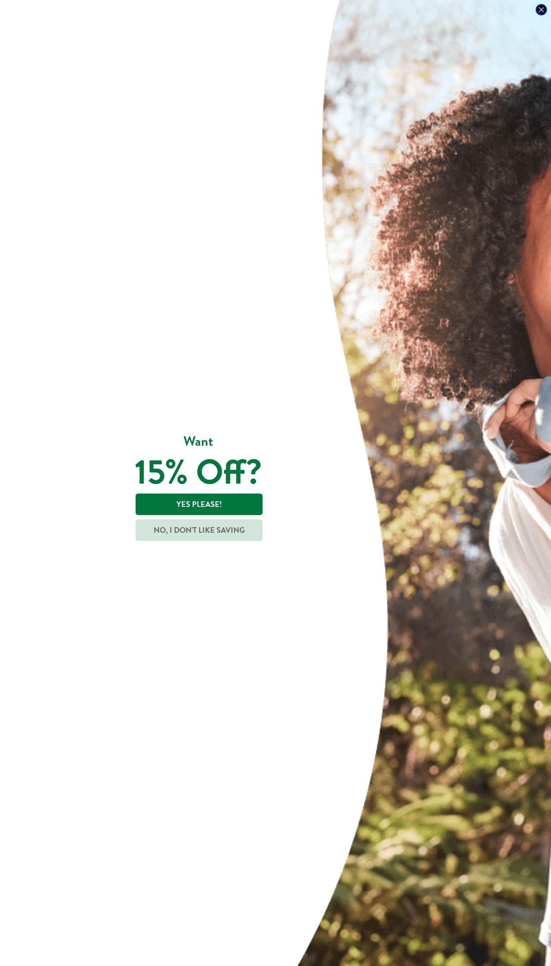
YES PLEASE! (199, 504)
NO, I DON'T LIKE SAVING (199, 530)
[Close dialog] (541, 9)
